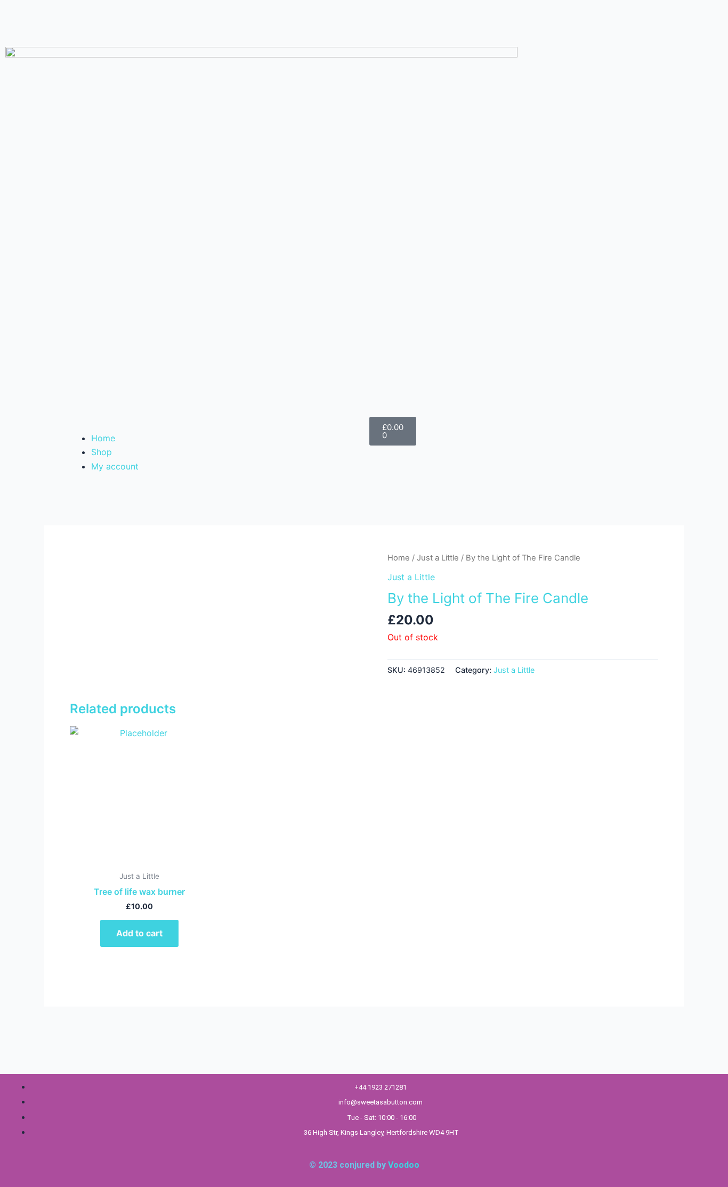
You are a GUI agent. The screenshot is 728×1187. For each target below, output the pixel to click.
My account (115, 466)
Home (103, 438)
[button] (212, 424)
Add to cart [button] (139, 933)
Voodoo (403, 1165)
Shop (101, 452)
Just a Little (438, 558)
